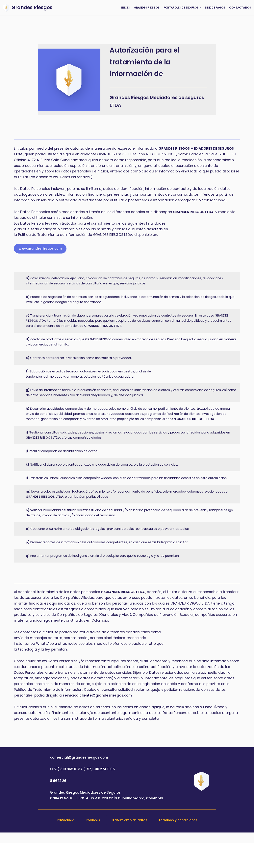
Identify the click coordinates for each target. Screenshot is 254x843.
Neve (18, 837)
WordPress (69, 837)
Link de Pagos (215, 8)
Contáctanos (240, 8)
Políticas (93, 820)
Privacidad (65, 820)
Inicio (125, 8)
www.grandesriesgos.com (40, 248)
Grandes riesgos (147, 8)
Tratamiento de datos (129, 820)
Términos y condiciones (178, 820)
